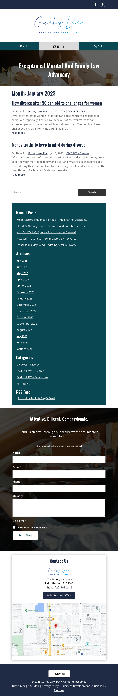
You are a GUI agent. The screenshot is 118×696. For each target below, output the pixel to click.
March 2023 (24, 286)
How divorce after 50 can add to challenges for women (57, 103)
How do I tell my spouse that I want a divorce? (46, 232)
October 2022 (25, 317)
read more (18, 132)
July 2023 (22, 260)
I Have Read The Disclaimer (32, 527)
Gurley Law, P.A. (37, 111)
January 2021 (24, 349)
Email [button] (60, 46)
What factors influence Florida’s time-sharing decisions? (52, 219)
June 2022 (22, 342)
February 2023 (25, 292)
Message (18, 496)
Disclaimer (19, 520)
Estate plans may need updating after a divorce (47, 245)
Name (16, 452)
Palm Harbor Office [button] (59, 595)
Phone (16, 481)
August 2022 (24, 330)
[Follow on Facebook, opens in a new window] (95, 5)
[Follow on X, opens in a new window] (103, 5)
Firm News (23, 383)
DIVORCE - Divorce (79, 111)
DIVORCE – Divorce (28, 364)
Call (100, 46)
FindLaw (59, 690)
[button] (20, 46)
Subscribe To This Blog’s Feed (36, 398)
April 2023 (23, 279)
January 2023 (24, 298)
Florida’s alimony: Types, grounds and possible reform (51, 226)
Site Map (33, 686)
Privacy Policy (50, 686)
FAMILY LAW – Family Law (32, 377)
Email (17, 467)
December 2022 (26, 304)
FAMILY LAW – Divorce (30, 371)
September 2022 (27, 323)
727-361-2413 (64, 587)
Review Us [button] (59, 673)
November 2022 (26, 311)
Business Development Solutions (81, 686)
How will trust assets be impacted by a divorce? (47, 238)
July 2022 (22, 336)
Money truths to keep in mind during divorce (48, 144)
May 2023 (22, 273)
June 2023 (22, 267)
